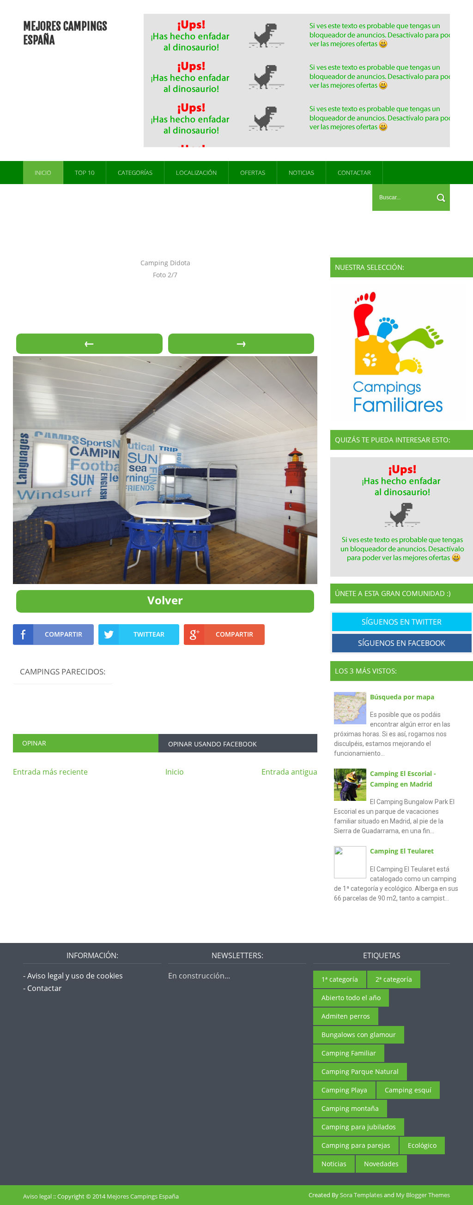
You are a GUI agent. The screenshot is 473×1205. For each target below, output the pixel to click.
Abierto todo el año (351, 997)
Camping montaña (350, 1108)
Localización (196, 172)
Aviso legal (37, 1196)
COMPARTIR (63, 634)
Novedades (381, 1163)
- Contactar (42, 988)
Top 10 (84, 172)
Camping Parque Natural (360, 1071)
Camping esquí (408, 1090)
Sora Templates (361, 1195)
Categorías (135, 172)
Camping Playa (344, 1090)
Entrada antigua (289, 772)
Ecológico (422, 1145)
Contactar (354, 172)
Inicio (43, 172)
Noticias (301, 172)
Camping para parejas (355, 1145)
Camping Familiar (348, 1053)
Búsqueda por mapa (402, 696)
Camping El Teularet (402, 851)
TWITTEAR (148, 634)
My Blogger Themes (423, 1195)
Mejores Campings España (143, 1196)
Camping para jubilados (358, 1126)
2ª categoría (394, 979)
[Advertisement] (309, 79)
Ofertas (252, 172)
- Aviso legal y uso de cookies (73, 976)
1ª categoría (339, 979)
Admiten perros (345, 1016)
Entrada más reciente (50, 772)
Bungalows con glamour (358, 1034)
